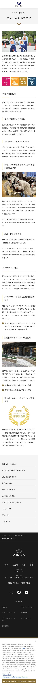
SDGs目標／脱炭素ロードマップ (13, 470)
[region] (19, 661)
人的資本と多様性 (8, 496)
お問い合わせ (26, 618)
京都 (31, 565)
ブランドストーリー (8, 619)
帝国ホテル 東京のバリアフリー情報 (18, 385)
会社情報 (19, 601)
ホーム (4, 536)
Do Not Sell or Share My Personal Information (19, 681)
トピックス (6, 521)
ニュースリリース (8, 613)
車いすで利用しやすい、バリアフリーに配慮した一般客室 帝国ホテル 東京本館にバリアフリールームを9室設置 (20, 326)
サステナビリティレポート (11, 502)
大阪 (23, 565)
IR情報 (4, 607)
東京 (6, 565)
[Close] (35, 641)
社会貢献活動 (7, 483)
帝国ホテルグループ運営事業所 (19, 583)
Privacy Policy (7, 675)
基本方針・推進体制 (9, 464)
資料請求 (5, 626)
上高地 (15, 565)
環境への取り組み (8, 489)
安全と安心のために (9, 477)
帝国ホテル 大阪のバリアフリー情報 (18, 390)
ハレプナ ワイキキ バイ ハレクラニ (19, 578)
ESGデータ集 (6, 509)
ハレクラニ (19, 571)
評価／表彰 (6, 515)
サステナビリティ (17, 536)
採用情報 (24, 613)
